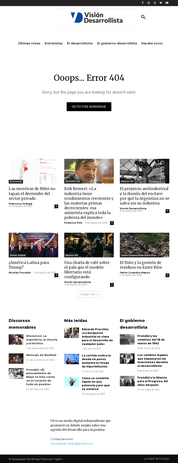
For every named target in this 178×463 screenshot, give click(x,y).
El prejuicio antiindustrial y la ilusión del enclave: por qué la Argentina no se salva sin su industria (144, 195)
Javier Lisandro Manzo (135, 272)
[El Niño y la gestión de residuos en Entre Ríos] (144, 245)
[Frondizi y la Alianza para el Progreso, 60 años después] (127, 381)
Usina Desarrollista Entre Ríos (138, 255)
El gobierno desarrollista (133, 324)
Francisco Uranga (20, 203)
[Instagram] (148, 3)
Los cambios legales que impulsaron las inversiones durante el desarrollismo (152, 360)
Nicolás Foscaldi (20, 272)
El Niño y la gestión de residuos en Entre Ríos (141, 265)
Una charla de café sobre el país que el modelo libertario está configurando (87, 269)
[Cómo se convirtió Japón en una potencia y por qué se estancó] (71, 382)
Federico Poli (73, 222)
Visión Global (17, 255)
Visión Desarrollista (133, 208)
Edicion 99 (127, 181)
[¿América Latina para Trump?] (33, 245)
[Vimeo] (160, 3)
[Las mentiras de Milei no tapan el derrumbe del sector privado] (33, 171)
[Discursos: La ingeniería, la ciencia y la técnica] (16, 339)
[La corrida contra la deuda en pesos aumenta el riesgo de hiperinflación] (71, 359)
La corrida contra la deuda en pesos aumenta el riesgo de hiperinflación (96, 361)
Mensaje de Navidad (41, 355)
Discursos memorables (22, 324)
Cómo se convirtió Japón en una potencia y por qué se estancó (96, 384)
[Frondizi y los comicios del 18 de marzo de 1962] (127, 339)
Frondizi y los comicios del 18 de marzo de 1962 (151, 339)
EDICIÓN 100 (73, 181)
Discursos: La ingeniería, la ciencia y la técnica (41, 339)
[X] (154, 3)
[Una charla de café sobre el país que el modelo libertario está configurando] (89, 245)
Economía (16, 181)
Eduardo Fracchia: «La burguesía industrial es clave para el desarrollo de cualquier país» (97, 336)
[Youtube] (166, 3)
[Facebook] (142, 3)
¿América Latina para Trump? (29, 265)
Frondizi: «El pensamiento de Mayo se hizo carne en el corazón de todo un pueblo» (40, 377)
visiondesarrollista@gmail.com (71, 443)
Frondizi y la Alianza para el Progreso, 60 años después (152, 381)
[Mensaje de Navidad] (16, 358)
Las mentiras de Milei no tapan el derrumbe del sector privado (32, 193)
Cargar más (87, 294)
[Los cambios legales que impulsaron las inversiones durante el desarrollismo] (127, 358)
